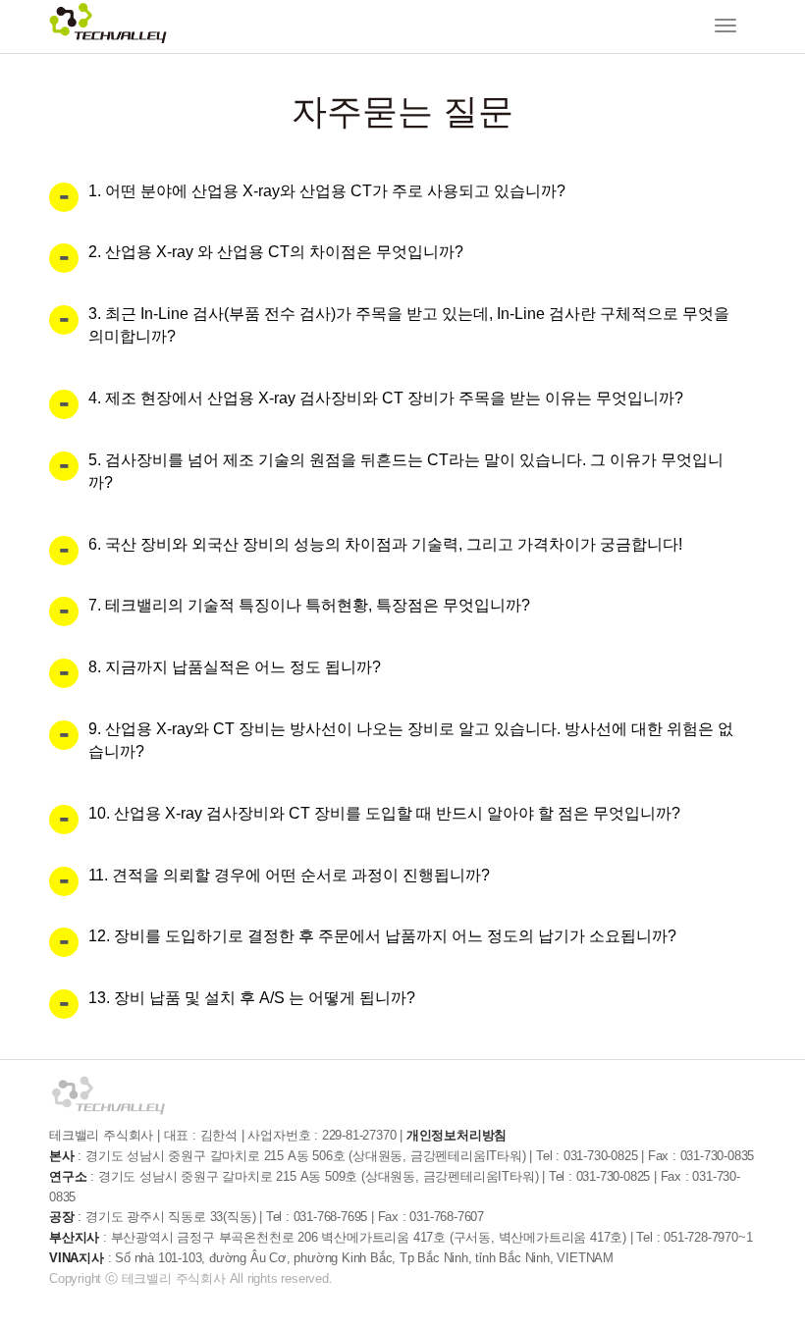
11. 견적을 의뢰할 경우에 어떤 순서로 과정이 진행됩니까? (289, 875)
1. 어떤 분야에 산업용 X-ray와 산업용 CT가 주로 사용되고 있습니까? (326, 191)
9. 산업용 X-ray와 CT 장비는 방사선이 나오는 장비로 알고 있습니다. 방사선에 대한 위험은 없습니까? (410, 740)
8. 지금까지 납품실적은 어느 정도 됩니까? (234, 667)
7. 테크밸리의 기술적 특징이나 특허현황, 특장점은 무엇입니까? (309, 605)
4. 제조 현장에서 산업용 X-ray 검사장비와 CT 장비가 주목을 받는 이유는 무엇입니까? (385, 398)
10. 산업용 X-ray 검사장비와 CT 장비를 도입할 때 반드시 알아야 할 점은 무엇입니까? (384, 813)
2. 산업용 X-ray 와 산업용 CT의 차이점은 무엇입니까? (275, 251)
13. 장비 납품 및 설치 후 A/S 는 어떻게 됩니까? (251, 997)
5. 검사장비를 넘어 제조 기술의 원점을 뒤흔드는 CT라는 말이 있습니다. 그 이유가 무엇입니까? (406, 471)
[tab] (402, 192)
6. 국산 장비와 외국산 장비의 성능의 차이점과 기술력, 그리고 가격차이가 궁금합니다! (385, 544)
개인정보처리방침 (456, 1135)
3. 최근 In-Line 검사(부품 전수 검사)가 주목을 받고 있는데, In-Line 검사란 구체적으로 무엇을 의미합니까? (408, 325)
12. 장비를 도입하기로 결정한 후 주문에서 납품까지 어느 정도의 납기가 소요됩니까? (382, 936)
